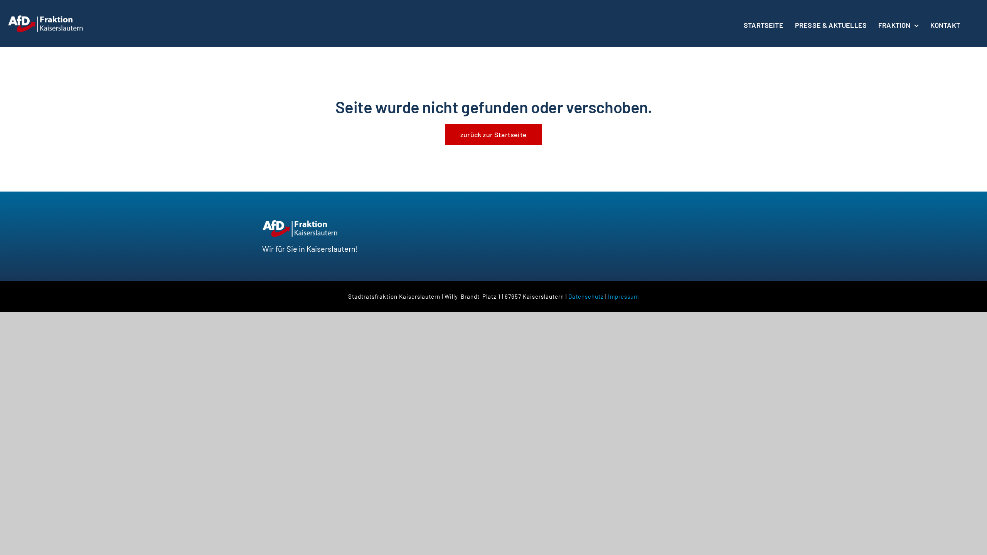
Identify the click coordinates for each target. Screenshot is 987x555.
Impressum (623, 296)
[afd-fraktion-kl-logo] (46, 18)
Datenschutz (586, 296)
